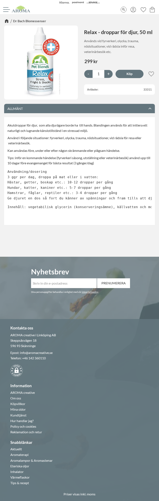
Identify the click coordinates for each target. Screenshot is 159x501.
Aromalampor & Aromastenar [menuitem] (31, 460)
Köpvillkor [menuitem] (17, 404)
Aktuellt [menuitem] (16, 449)
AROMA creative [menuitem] (22, 392)
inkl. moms (87, 494)
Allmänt (15, 109)
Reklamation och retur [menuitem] (26, 432)
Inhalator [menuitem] (17, 472)
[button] (6, 10)
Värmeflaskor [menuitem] (20, 477)
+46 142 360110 (34, 358)
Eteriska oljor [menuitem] (19, 466)
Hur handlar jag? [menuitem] (22, 421)
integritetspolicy (90, 292)
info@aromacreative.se (36, 353)
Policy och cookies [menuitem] (23, 426)
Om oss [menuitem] (15, 398)
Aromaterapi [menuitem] (19, 455)
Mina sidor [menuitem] (18, 409)
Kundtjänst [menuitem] (18, 415)
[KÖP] (129, 74)
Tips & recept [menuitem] (19, 483)
